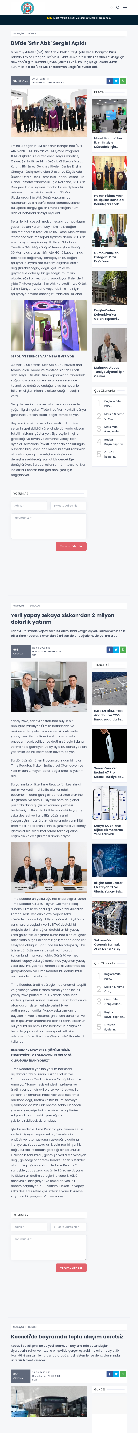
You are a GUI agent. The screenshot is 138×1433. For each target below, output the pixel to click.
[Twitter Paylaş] (116, 81)
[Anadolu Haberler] (28, 7)
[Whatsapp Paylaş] (123, 81)
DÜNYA (32, 33)
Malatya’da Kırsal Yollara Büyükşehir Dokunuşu (79, 18)
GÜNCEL (32, 1327)
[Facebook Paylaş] (110, 81)
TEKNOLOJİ (34, 605)
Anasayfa (18, 33)
